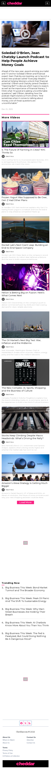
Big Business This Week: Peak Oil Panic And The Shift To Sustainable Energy (27, 599)
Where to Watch (9, 740)
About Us (6, 743)
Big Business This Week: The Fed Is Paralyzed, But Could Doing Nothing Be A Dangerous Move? (25, 636)
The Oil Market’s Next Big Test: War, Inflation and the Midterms (21, 341)
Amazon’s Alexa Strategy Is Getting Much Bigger (25, 484)
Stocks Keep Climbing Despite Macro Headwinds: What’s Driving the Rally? (23, 437)
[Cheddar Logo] (14, 3)
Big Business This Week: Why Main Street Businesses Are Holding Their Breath (25, 612)
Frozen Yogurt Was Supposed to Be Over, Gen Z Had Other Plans (24, 199)
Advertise (30, 740)
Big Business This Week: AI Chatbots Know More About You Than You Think (27, 624)
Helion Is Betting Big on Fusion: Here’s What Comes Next (23, 294)
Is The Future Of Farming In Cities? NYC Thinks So (23, 151)
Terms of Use (8, 753)
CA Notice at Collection (11, 756)
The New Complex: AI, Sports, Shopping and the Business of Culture (24, 389)
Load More (25, 502)
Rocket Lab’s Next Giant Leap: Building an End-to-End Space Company (25, 246)
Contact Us (31, 743)
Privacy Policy (8, 750)
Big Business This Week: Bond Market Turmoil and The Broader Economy (26, 589)
